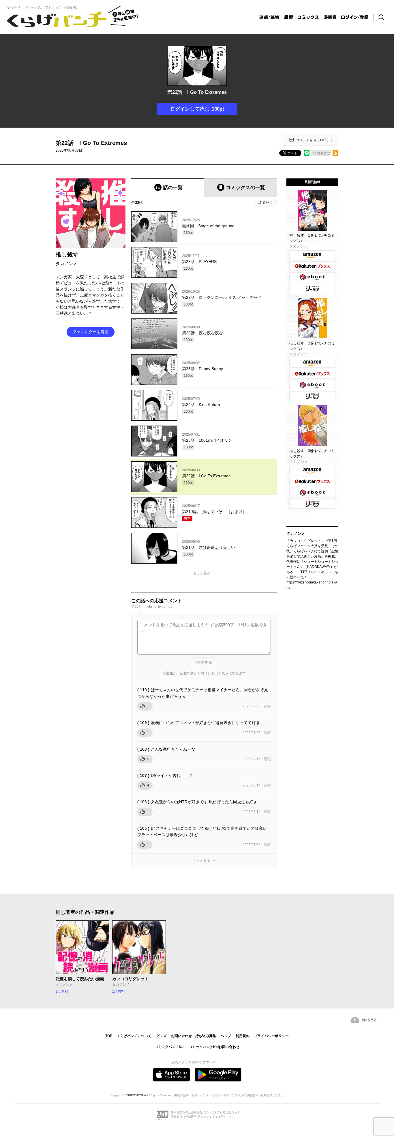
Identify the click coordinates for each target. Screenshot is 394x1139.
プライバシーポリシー (271, 1036)
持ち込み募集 (205, 1036)
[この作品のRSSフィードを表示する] (335, 153)
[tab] (167, 187)
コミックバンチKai (169, 1047)
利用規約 (242, 1036)
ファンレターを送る (90, 331)
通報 (267, 706)
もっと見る (201, 573)
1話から (268, 202)
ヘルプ (226, 1036)
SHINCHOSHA (136, 1095)
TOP (108, 1036)
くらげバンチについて (134, 1036)
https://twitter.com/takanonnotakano (311, 585)
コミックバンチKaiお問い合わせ (214, 1047)
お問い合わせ (181, 1036)
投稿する (204, 662)
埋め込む (323, 153)
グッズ (161, 1036)
